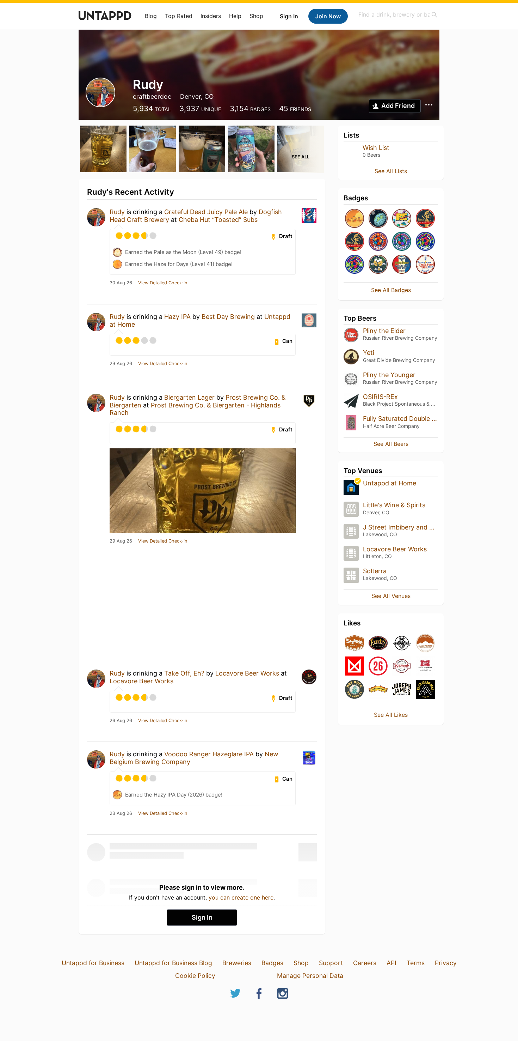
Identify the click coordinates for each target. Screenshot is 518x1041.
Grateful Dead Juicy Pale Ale (206, 212)
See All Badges (391, 289)
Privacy (446, 963)
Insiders (211, 15)
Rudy (117, 212)
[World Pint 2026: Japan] (378, 241)
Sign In (289, 16)
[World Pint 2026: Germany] (402, 241)
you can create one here (241, 897)
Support (331, 963)
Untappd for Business (93, 963)
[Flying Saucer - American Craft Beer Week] (402, 264)
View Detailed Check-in (162, 282)
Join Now (328, 16)
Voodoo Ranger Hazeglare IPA (209, 754)
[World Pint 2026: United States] (354, 264)
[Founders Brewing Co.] (378, 643)
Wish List (376, 147)
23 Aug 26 (121, 813)
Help (235, 15)
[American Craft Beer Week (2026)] (425, 264)
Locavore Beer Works (247, 673)
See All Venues (391, 595)
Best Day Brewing (228, 316)
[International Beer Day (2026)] (378, 218)
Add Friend (398, 105)
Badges (272, 963)
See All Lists (391, 171)
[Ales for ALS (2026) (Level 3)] (378, 264)
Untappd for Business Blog (173, 963)
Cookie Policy (195, 975)
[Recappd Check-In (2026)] (402, 218)
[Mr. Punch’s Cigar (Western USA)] (354, 241)
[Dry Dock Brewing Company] (354, 689)
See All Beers (391, 443)
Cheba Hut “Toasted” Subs (218, 219)
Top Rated (178, 15)
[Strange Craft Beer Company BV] (354, 643)
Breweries (236, 963)
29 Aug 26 (121, 363)
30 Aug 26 (121, 282)
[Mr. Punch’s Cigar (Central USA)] (425, 218)
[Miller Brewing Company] (425, 666)
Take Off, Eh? (184, 673)
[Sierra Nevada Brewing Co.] (378, 689)
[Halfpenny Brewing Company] (425, 643)
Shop (256, 15)
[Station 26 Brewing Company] (378, 666)
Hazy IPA (177, 316)
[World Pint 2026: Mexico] (425, 241)
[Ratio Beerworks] (425, 689)
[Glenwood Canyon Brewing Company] (402, 666)
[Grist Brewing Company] (402, 643)
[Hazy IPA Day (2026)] (354, 218)
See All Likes (391, 714)
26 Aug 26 (121, 720)
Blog (151, 15)
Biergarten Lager (189, 397)
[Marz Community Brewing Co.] (354, 666)
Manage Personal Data (310, 975)
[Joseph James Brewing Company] (402, 689)
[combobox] (398, 14)
